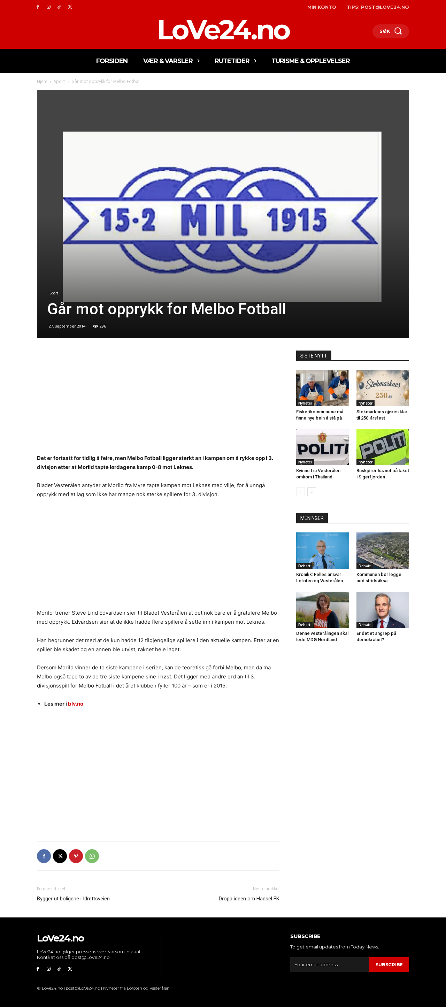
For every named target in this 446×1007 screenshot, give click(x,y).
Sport (59, 81)
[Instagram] (48, 7)
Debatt (304, 565)
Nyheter (305, 403)
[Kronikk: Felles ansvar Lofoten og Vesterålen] (322, 550)
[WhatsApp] (92, 856)
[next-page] (311, 491)
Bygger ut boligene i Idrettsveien (73, 898)
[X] (70, 7)
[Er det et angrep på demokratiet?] (382, 610)
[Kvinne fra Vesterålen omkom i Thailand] (322, 447)
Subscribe (389, 964)
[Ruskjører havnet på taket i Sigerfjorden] (382, 447)
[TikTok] (59, 7)
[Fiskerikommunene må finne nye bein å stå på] (322, 388)
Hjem (42, 81)
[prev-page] (300, 491)
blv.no (75, 703)
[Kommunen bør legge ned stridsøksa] (382, 550)
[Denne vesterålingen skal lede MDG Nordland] (322, 610)
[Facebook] (37, 7)
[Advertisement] (158, 402)
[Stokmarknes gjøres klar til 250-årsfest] (382, 388)
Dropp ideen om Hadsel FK (249, 898)
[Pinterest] (76, 856)
